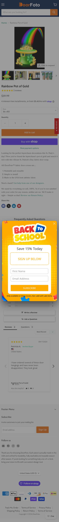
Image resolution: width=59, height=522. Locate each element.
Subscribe (29, 288)
